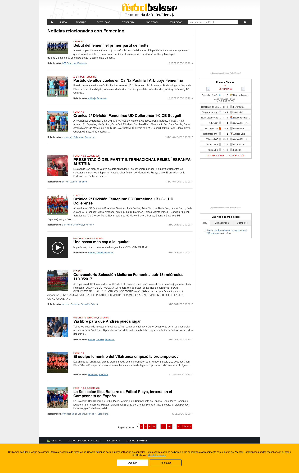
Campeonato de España (73, 413)
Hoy (205, 222)
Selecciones (92, 155)
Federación (90, 317)
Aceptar (132, 462)
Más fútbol (152, 22)
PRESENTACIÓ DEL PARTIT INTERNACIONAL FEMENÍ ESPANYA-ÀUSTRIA (132, 161)
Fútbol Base (103, 22)
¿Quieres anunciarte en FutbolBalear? (225, 73)
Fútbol (64, 22)
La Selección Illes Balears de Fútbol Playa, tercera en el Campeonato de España (122, 393)
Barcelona (67, 224)
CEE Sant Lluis (69, 63)
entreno (65, 303)
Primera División (225, 82)
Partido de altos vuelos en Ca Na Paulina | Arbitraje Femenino (128, 80)
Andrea (91, 252)
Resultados (176, 22)
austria (65, 181)
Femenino (81, 22)
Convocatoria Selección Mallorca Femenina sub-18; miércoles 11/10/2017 (128, 276)
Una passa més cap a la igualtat (101, 241)
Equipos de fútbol (136, 440)
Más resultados (215, 155)
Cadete (99, 252)
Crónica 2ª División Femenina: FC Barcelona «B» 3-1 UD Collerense (123, 201)
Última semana (222, 222)
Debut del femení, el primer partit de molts (110, 45)
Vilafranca (103, 374)
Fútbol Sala (128, 22)
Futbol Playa (102, 413)
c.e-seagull (67, 136)
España (73, 181)
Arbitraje (79, 76)
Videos (99, 238)
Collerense (79, 136)
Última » (186, 426)
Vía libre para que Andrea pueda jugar (107, 321)
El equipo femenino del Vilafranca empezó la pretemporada (126, 356)
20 (169, 426)
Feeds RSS (56, 440)
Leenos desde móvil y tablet (84, 440)
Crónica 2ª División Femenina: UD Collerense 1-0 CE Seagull (127, 115)
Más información (157, 455)
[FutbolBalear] (51, 22)
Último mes (242, 222)
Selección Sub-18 (89, 303)
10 (163, 426)
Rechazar (165, 462)
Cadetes (78, 238)
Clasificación (236, 155)
